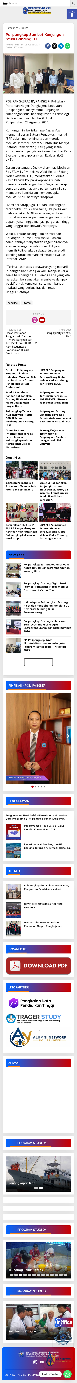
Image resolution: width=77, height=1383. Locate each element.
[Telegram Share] (61, 46)
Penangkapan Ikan (21, 1183)
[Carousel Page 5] (29, 1275)
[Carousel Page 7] (38, 1275)
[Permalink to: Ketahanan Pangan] (38, 1322)
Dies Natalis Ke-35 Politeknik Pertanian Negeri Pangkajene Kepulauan (42, 924)
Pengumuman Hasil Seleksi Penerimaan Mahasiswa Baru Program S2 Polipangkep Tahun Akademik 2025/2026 (37, 817)
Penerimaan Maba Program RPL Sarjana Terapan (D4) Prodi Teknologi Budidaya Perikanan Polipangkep (47, 846)
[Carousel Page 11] (56, 1275)
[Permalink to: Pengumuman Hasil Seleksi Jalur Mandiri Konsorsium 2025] (13, 831)
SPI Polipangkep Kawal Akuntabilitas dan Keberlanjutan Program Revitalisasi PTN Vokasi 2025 (45, 645)
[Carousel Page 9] (47, 1275)
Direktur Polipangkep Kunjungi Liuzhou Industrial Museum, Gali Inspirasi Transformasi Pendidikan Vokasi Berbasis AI (21, 378)
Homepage (12, 28)
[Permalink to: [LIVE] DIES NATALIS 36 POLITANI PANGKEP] (13, 910)
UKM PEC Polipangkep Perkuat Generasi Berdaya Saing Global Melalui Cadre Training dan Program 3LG (53, 376)
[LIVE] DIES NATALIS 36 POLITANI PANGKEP (43, 905)
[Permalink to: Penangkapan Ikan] (38, 1174)
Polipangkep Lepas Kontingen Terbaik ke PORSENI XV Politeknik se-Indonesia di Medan (53, 397)
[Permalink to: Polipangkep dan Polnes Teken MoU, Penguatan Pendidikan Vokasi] (13, 891)
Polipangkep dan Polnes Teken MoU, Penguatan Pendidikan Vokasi (46, 887)
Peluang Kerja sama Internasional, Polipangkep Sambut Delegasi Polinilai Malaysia (52, 437)
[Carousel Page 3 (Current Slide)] (20, 1275)
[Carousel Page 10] (52, 1275)
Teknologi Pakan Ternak (25, 1270)
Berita (24, 28)
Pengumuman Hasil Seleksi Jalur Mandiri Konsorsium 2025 (44, 827)
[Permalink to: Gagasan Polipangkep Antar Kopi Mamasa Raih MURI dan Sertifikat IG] (22, 471)
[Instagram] (35, 320)
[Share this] (48, 46)
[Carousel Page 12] (61, 1275)
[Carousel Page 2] (16, 1275)
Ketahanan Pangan (22, 1331)
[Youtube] (42, 320)
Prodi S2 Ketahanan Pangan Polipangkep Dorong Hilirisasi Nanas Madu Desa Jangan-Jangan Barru (20, 399)
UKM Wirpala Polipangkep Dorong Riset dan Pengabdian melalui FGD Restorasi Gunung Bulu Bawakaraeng (46, 607)
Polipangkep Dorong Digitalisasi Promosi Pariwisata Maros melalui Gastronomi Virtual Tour (55, 416)
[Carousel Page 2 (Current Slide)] (41, 1188)
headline (13, 303)
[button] (72, 14)
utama (27, 303)
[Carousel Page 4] (25, 1275)
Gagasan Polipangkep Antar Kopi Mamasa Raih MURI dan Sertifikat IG (21, 486)
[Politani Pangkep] (38, 10)
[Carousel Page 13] (65, 1275)
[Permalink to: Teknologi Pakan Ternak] (38, 1260)
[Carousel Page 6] (34, 1275)
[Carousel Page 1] (36, 1188)
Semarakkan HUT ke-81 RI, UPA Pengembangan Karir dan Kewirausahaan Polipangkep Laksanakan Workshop (21, 531)
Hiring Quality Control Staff (58, 333)
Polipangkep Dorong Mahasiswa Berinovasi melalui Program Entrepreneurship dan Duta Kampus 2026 (47, 626)
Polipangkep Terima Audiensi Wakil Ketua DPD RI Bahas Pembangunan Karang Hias (20, 418)
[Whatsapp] (67, 46)
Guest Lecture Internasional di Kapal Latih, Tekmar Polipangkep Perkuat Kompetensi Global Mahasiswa (19, 439)
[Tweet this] (54, 46)
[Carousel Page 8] (43, 1275)
